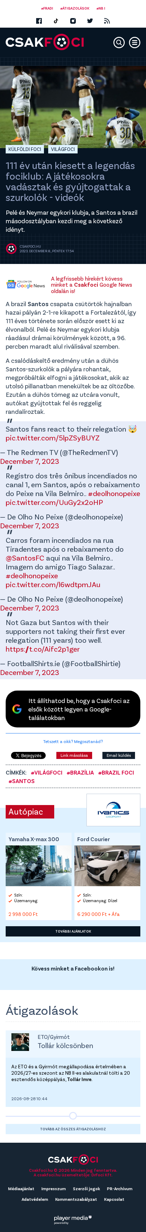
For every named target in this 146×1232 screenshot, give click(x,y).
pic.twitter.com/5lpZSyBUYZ (53, 437)
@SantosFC (25, 557)
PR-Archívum (120, 1188)
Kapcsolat (114, 1199)
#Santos (22, 780)
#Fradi (47, 8)
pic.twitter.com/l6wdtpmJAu (53, 584)
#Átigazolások (74, 8)
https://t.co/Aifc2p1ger (43, 648)
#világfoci (46, 772)
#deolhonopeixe (114, 493)
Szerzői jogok (86, 1188)
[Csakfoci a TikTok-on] (56, 21)
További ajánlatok (73, 931)
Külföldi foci (25, 149)
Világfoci (63, 149)
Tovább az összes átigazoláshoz (73, 1129)
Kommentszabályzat (76, 1199)
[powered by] (73, 1218)
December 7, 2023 (29, 460)
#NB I (100, 8)
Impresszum (53, 1188)
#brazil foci (116, 772)
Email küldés (119, 755)
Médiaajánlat (21, 1188)
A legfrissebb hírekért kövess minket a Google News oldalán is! (91, 284)
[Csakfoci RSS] (107, 21)
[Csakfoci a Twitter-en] (90, 21)
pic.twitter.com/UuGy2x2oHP (54, 501)
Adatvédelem (35, 1199)
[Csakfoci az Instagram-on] (73, 21)
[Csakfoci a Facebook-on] (39, 21)
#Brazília (80, 772)
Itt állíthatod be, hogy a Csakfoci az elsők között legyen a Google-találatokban (79, 709)
